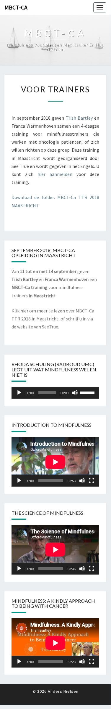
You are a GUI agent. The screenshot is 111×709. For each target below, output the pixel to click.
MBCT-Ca (15, 7)
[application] (55, 393)
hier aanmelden (54, 174)
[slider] (88, 392)
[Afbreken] (75, 393)
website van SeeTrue (37, 327)
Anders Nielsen (63, 691)
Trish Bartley (79, 118)
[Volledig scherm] (91, 481)
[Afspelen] (19, 393)
